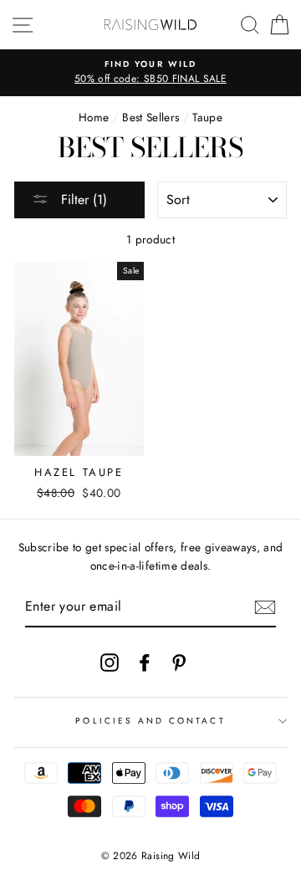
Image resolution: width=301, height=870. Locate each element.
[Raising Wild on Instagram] (109, 662)
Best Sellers (150, 117)
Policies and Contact (150, 720)
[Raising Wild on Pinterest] (179, 662)
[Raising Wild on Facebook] (144, 662)
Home (94, 117)
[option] (150, 73)
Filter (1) (82, 199)
